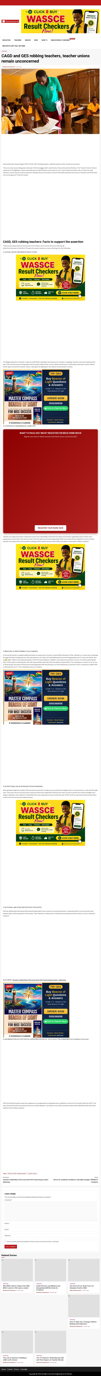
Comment (8, 1200)
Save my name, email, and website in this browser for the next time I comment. (33, 1241)
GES (41, 168)
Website (7, 1235)
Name (7, 1223)
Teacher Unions (32, 1173)
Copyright (23, 1369)
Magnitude (58, 1374)
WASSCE (28, 40)
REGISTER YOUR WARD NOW (50, 528)
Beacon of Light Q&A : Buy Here (13, 46)
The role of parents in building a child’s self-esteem (17, 1342)
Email (7, 1229)
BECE (36, 40)
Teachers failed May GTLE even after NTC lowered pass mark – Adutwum (39, 980)
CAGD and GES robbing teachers (16, 1173)
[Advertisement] (50, 149)
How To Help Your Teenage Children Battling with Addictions (84, 1306)
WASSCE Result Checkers (60, 40)
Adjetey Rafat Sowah (75, 1290)
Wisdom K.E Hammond (8, 66)
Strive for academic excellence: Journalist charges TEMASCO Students (75, 1179)
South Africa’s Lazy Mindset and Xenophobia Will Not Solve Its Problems (50, 1270)
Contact (10, 1369)
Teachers (17, 40)
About (3, 1369)
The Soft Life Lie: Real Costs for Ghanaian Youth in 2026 (84, 1270)
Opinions (4, 51)
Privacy (16, 1369)
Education (6, 40)
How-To (44, 40)
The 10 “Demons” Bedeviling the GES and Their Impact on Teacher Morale (50, 1342)
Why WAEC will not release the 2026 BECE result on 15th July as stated (17, 1270)
